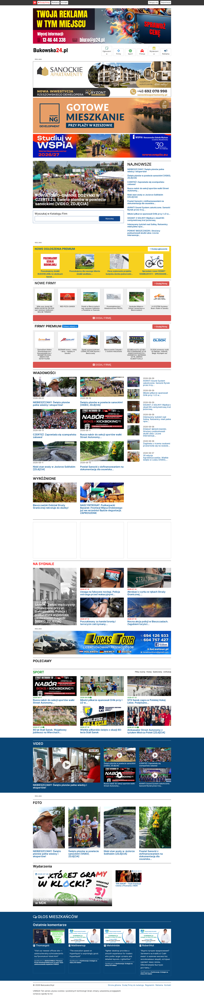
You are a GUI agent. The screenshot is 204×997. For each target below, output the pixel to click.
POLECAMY (42, 661)
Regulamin (149, 985)
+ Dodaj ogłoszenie (158, 249)
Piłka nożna (140, 672)
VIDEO (38, 744)
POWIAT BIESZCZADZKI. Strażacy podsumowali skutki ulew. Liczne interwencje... (143, 233)
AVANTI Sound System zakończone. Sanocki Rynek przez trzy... (148, 208)
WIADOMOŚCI (44, 373)
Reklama (55, 2)
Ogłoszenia (107, 52)
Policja (142, 54)
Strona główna (114, 985)
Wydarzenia (154, 52)
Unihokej (167, 672)
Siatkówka (157, 672)
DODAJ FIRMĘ (103, 318)
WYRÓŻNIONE (44, 479)
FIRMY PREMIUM (56, 326)
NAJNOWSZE (139, 164)
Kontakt (64, 2)
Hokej (149, 672)
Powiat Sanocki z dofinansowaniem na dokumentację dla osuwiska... (145, 202)
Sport (130, 54)
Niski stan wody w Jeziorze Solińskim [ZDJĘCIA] (145, 196)
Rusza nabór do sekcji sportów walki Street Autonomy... (148, 189)
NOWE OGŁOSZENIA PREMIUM (55, 249)
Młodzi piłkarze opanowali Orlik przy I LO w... (148, 214)
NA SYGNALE (43, 564)
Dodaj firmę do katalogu (133, 985)
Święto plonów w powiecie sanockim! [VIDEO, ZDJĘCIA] (149, 176)
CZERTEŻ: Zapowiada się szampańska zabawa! (145, 183)
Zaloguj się (153, 2)
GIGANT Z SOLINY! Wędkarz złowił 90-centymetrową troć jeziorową (146, 219)
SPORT (38, 672)
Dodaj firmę (44, 2)
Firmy (118, 54)
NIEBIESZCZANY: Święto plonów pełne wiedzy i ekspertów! (145, 170)
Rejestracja (165, 2)
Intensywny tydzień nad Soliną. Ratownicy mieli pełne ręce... (147, 225)
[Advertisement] (53, 539)
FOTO (37, 803)
